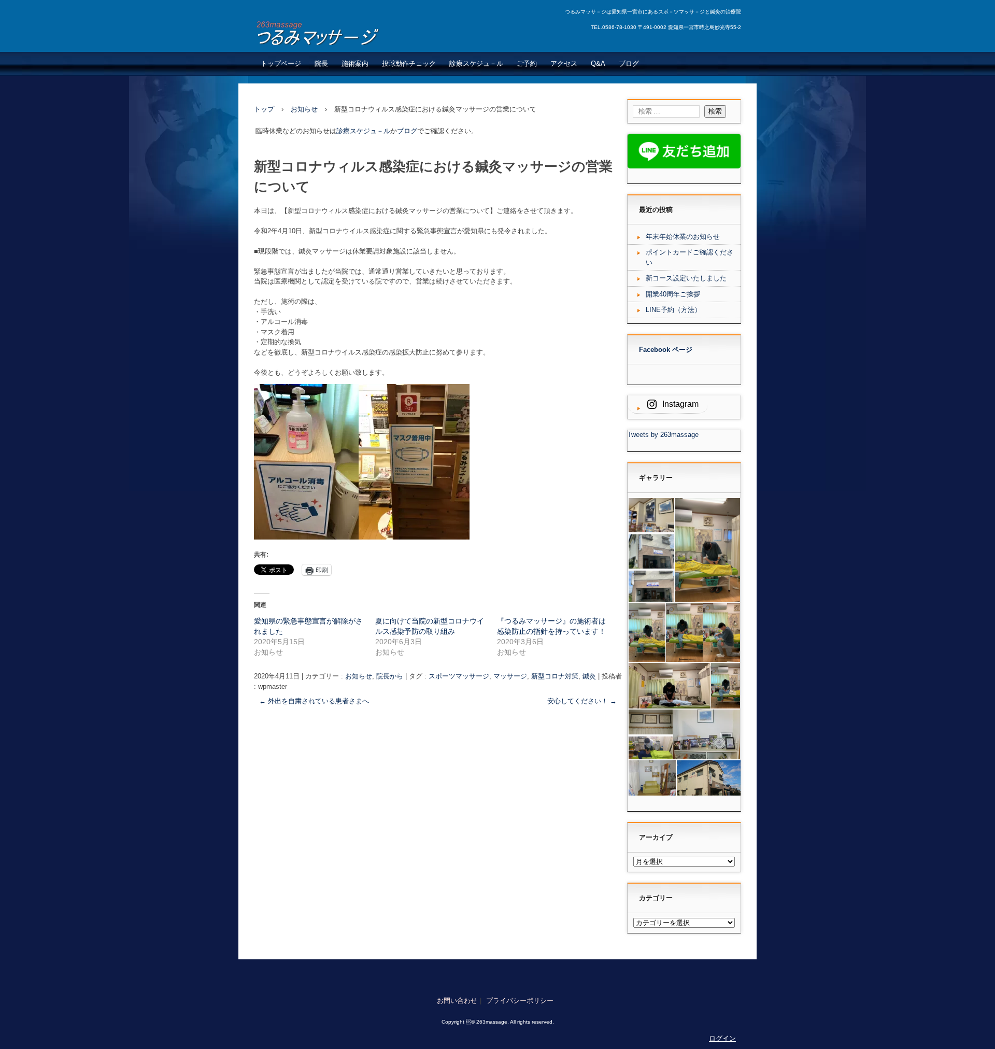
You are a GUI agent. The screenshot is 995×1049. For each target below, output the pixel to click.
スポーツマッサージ (459, 676)
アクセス (563, 63)
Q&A (598, 63)
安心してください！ (582, 701)
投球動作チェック (409, 63)
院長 (321, 63)
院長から (389, 676)
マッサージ (510, 676)
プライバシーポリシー (519, 1000)
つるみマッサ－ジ (332, 33)
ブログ (629, 63)
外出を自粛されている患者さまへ (314, 701)
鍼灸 (589, 676)
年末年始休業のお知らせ (683, 236)
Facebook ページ (665, 349)
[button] (651, 515)
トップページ (281, 63)
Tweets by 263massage (663, 434)
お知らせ (358, 676)
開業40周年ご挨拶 (673, 294)
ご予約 (527, 63)
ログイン (722, 1038)
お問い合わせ (457, 1000)
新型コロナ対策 (554, 676)
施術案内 (355, 63)
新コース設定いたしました (686, 278)
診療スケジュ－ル (476, 63)
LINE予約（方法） (673, 310)
